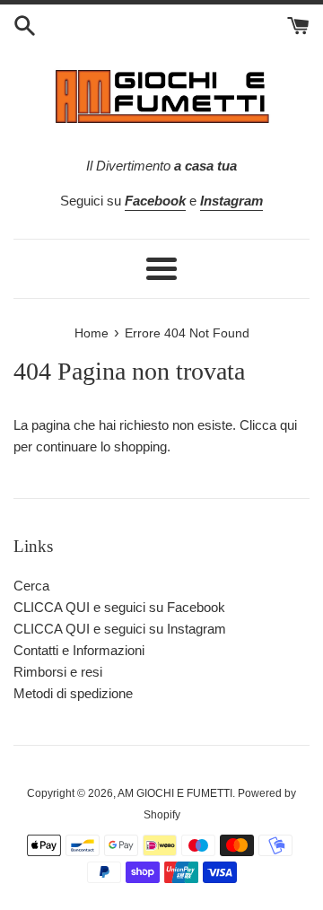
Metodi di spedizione (73, 693)
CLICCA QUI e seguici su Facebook (119, 607)
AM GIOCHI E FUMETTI (175, 793)
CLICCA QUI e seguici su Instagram (119, 628)
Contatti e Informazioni (78, 650)
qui (288, 425)
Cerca (31, 585)
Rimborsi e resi (57, 671)
